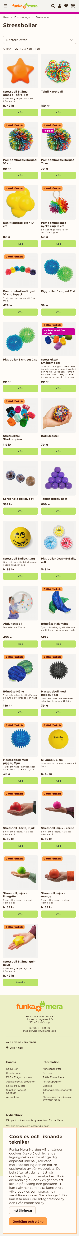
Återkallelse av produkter (20, 1081)
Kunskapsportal (52, 1068)
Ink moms (30, 1042)
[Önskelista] (66, 6)
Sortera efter (16, 40)
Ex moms (15, 1042)
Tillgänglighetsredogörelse (57, 1091)
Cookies (47, 1085)
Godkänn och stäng (28, 1221)
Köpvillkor (12, 1068)
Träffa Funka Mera (53, 1077)
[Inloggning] (59, 5)
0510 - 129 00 (41, 1028)
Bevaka (20, 982)
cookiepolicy (34, 1203)
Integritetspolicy (51, 1199)
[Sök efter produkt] (53, 6)
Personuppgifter (52, 1081)
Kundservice (13, 1073)
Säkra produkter (15, 1085)
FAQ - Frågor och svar (19, 1077)
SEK (20, 1047)
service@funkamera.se (42, 1030)
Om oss (47, 1073)
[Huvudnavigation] (6, 6)
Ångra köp (12, 1097)
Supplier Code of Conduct (16, 1091)
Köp (20, 112)
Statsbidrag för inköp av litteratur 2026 (57, 1098)
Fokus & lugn (22, 17)
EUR (12, 1047)
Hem (6, 17)
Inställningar (22, 1210)
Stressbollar (42, 17)
